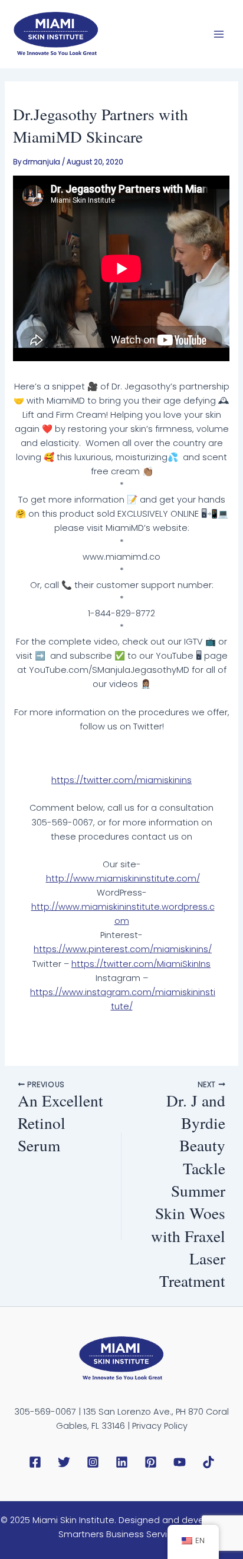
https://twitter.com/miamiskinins (121, 780)
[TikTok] (208, 1462)
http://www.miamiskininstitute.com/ (123, 878)
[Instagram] (93, 1462)
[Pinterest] (151, 1462)
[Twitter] (64, 1462)
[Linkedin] (122, 1462)
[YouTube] (179, 1462)
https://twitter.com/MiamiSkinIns (141, 964)
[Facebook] (35, 1462)
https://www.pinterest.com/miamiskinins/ (123, 949)
